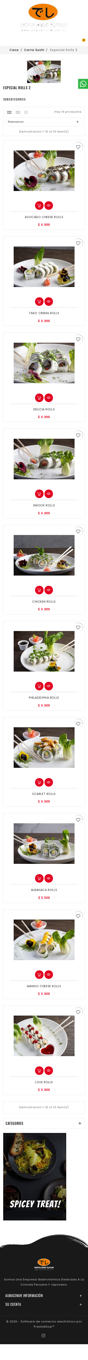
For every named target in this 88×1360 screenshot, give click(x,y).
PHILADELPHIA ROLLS (44, 697)
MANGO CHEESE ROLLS (44, 986)
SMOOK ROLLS (44, 505)
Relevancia (44, 121)
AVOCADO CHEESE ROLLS (44, 217)
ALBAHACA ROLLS (44, 890)
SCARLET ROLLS (44, 794)
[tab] (9, 112)
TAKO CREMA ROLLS (44, 313)
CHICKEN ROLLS (44, 601)
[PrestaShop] (34, 1177)
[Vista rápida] (48, 205)
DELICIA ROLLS (44, 409)
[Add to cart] (39, 205)
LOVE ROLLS (44, 1082)
